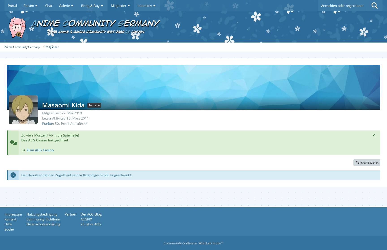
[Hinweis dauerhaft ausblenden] (373, 135)
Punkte (47, 123)
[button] (366, 162)
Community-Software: (194, 243)
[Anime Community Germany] (193, 26)
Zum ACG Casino (40, 150)
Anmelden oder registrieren (342, 5)
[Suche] (375, 5)
